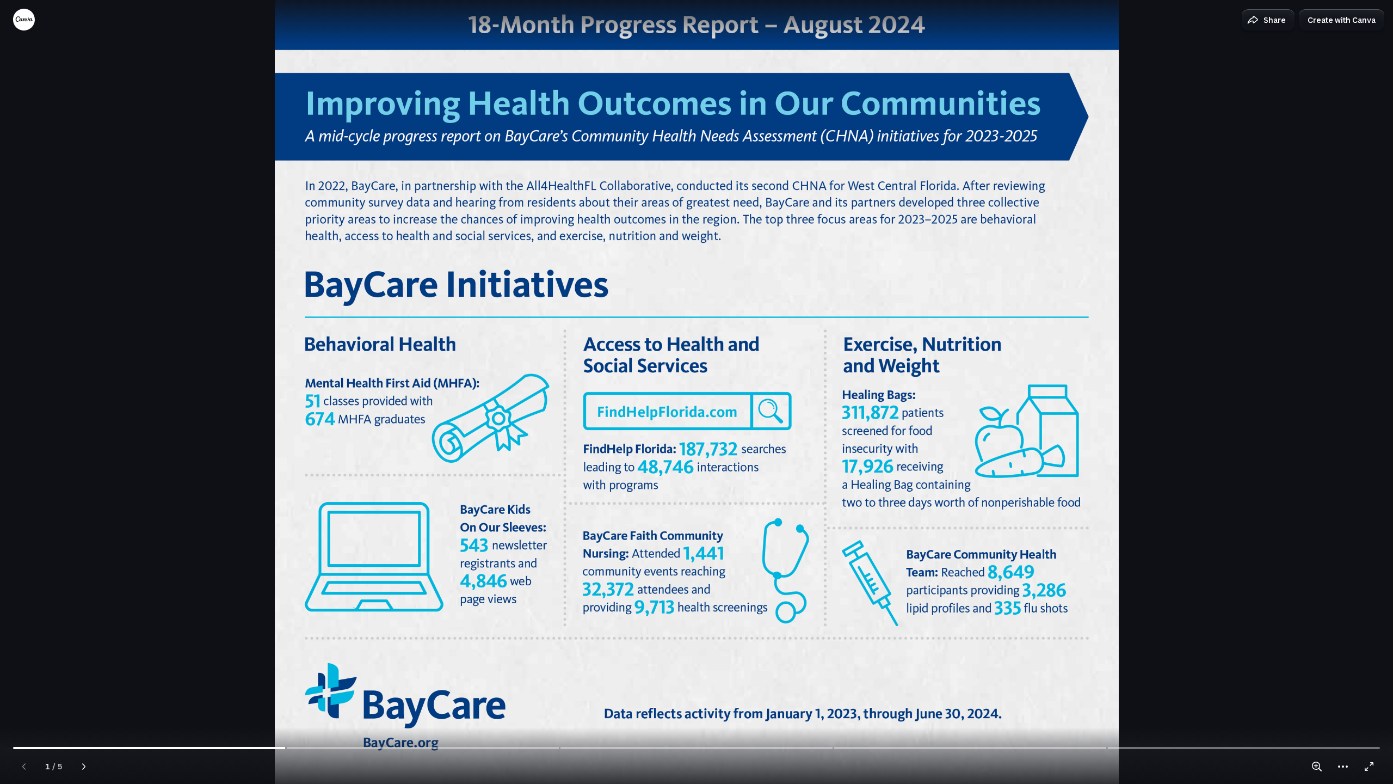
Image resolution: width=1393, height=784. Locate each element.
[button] (1268, 20)
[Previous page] (24, 766)
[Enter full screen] (1369, 766)
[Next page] (84, 766)
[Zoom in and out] (1317, 766)
